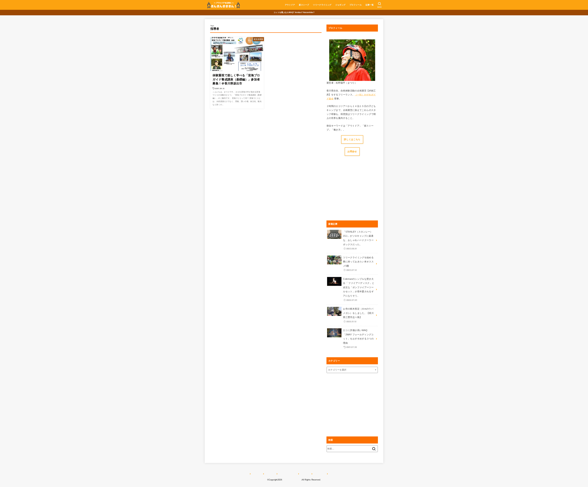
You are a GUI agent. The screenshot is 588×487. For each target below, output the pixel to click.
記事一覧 (370, 5)
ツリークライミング (322, 5)
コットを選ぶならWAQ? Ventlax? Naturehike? (294, 12)
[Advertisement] (352, 192)
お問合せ (352, 151)
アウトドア (290, 5)
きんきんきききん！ (292, 480)
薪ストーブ (304, 5)
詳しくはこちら (352, 139)
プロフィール (355, 5)
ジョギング (340, 5)
